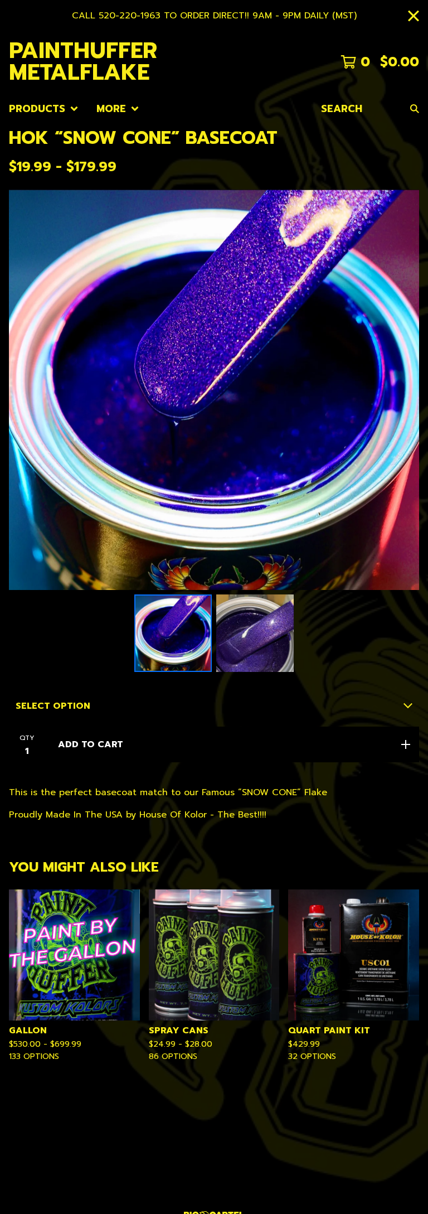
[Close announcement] (413, 16)
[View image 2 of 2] (255, 633)
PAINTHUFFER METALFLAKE (83, 62)
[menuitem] (44, 109)
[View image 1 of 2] (173, 633)
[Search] (415, 109)
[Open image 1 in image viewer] (214, 390)
